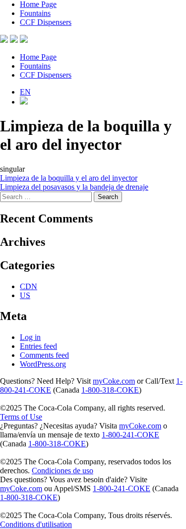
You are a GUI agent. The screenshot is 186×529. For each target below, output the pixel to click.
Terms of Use (21, 417)
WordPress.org (43, 364)
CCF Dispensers (45, 22)
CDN (28, 286)
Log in (30, 337)
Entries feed (38, 346)
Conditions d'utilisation (36, 524)
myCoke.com (114, 381)
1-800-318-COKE (110, 390)
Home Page (38, 4)
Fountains (35, 13)
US (25, 295)
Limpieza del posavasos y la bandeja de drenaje (74, 187)
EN (25, 92)
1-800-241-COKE (130, 434)
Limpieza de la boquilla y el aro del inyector (68, 178)
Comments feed (44, 355)
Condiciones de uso (62, 470)
